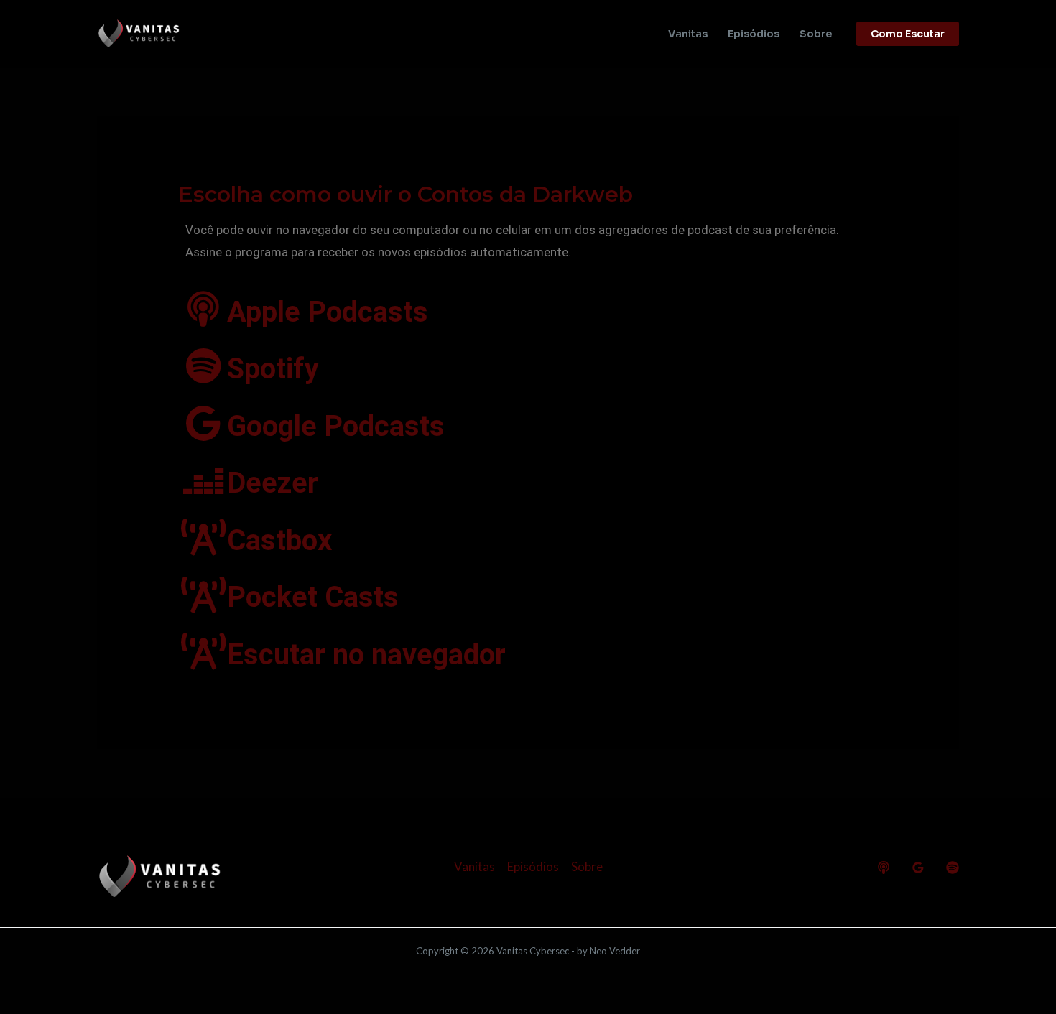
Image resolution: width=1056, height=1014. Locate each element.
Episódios (753, 33)
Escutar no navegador (366, 654)
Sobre (816, 33)
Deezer (272, 483)
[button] (907, 34)
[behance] (883, 867)
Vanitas (688, 33)
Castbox (279, 540)
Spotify (273, 369)
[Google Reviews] (918, 867)
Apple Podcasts (327, 312)
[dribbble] (952, 867)
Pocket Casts (313, 597)
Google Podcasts (336, 426)
